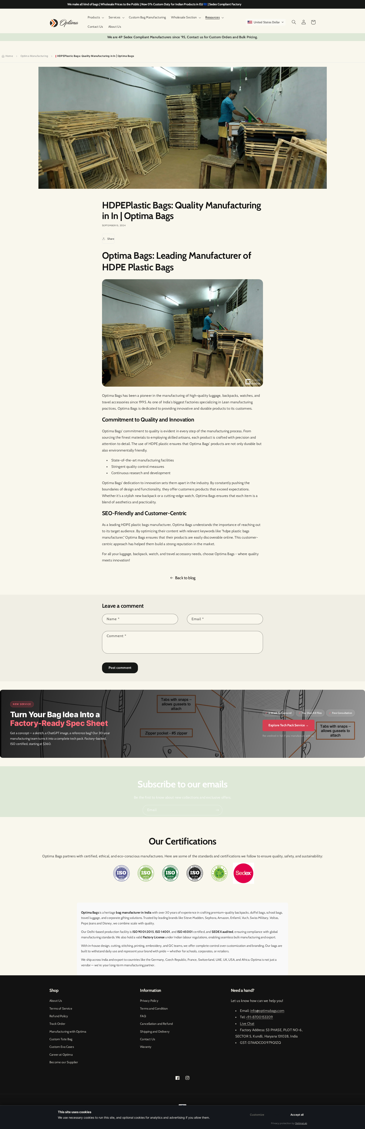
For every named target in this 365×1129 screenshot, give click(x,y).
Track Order (57, 1024)
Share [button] (110, 238)
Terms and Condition (154, 1008)
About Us (55, 1001)
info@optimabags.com (267, 1011)
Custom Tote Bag (60, 1039)
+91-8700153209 (259, 1017)
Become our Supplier (63, 1062)
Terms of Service (60, 1008)
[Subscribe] (217, 810)
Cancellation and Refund (156, 1024)
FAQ (143, 1016)
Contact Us (147, 1039)
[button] (95, 17)
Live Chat (247, 1023)
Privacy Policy (149, 1001)
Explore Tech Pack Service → (288, 725)
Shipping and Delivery (154, 1031)
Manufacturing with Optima (67, 1031)
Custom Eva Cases (61, 1047)
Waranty (145, 1047)
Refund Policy (58, 1016)
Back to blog (185, 577)
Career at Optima (61, 1054)
